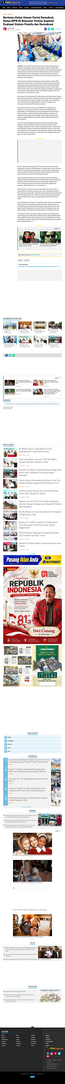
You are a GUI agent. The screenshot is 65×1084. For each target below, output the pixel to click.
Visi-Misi (49, 1060)
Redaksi (59, 1060)
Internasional (49, 1041)
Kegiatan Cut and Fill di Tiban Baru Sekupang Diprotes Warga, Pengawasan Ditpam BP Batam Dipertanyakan (40, 504)
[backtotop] (32, 1028)
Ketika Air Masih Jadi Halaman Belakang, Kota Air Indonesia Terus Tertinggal (19, 995)
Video (9, 747)
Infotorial (34, 1041)
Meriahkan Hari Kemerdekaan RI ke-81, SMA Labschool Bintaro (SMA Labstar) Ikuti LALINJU (21, 821)
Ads (32, 1076)
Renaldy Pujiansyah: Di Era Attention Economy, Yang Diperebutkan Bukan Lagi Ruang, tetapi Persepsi (20, 826)
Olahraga (33, 1043)
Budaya (3, 1037)
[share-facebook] (45, 29)
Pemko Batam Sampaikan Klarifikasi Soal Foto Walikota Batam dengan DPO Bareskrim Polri (40, 481)
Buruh (18, 1037)
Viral (9, 751)
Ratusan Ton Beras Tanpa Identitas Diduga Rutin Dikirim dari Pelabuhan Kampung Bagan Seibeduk (40, 472)
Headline (14, 7)
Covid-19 (10, 744)
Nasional (26, 7)
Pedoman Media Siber (52, 1064)
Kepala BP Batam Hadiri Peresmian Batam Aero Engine (40, 544)
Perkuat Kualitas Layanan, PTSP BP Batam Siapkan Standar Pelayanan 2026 (38, 460)
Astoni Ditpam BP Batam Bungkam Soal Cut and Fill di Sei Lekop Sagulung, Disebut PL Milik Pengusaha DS (29, 761)
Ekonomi (33, 1039)
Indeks (8, 7)
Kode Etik (54, 1060)
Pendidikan (11, 740)
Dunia (17, 1039)
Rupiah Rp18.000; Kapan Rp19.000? (16, 991)
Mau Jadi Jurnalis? (51, 1068)
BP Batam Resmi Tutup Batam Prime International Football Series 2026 (35, 450)
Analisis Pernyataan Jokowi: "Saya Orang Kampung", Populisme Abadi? (20, 1000)
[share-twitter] (49, 29)
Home (3, 7)
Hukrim (3, 1041)
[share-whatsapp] (52, 29)
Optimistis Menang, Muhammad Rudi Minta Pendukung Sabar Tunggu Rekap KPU (28, 959)
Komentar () (58, 29)
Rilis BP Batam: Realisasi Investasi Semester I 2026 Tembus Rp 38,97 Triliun (39, 534)
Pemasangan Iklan (51, 1066)
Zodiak (47, 1045)
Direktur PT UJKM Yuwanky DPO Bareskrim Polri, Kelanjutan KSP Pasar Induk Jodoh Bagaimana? (38, 525)
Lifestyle (51, 7)
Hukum (45, 7)
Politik (9, 737)
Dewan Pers (5, 1039)
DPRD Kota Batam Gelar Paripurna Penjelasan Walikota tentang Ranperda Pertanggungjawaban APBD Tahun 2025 (21, 949)
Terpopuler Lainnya (26, 806)
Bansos (33, 1035)
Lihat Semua (32, 553)
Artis (3, 1035)
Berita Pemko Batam (36, 7)
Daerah (21, 7)
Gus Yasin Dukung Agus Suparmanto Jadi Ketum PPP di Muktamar (21, 955)
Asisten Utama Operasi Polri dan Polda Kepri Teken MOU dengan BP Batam (38, 492)
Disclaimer (49, 1062)
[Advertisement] (9, 55)
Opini (47, 1043)
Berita (47, 1035)
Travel (18, 1045)
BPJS (17, 1035)
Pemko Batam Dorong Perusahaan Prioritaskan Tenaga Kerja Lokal (40, 513)
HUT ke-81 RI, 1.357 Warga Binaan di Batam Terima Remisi (28, 780)
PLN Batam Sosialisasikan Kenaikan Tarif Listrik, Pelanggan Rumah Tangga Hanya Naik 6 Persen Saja (40, 266)
